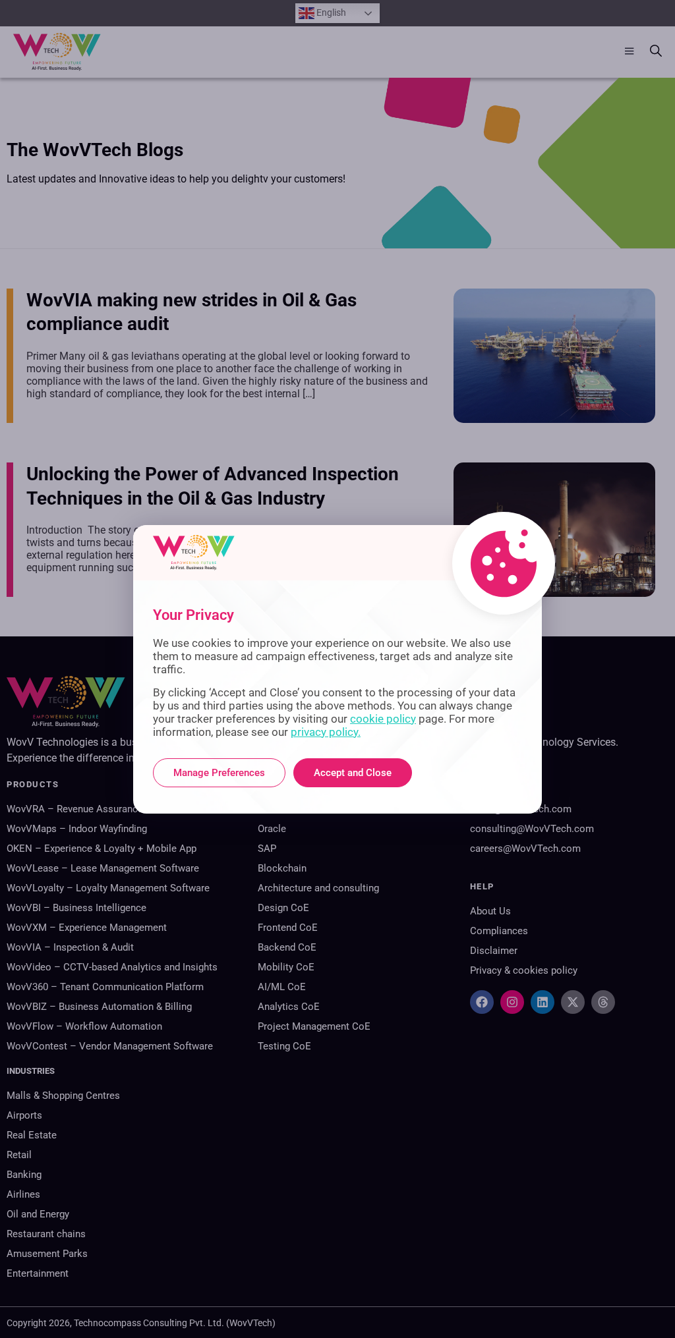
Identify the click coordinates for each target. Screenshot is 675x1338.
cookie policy (383, 718)
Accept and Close (353, 773)
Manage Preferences (219, 773)
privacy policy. (326, 732)
